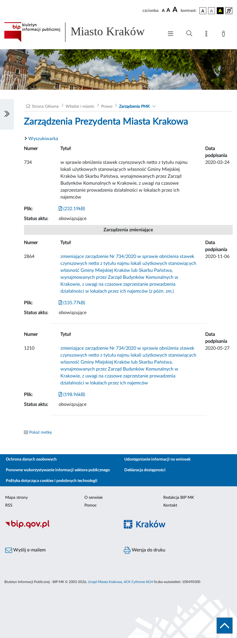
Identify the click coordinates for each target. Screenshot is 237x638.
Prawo (106, 106)
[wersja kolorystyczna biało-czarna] (211, 10)
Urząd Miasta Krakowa (105, 582)
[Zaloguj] (224, 35)
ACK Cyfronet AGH (138, 582)
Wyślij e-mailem (29, 550)
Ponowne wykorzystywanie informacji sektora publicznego (58, 470)
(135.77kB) (73, 302)
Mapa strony (16, 498)
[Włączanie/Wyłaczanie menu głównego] (170, 34)
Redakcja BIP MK (178, 498)
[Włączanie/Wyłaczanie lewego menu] (7, 114)
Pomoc (90, 505)
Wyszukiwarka (43, 138)
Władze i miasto (80, 106)
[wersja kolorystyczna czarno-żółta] (220, 10)
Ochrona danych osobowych (31, 459)
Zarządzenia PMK (134, 106)
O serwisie (93, 498)
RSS (8, 505)
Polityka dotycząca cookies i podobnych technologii (51, 481)
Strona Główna (45, 106)
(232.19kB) (73, 208)
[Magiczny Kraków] (178, 527)
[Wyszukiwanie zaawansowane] (189, 33)
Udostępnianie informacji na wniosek (157, 459)
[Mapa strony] (207, 35)
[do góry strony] (224, 625)
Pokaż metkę (40, 432)
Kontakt (170, 505)
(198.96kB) (73, 394)
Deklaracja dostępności (145, 470)
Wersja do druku (148, 550)
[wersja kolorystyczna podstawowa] (203, 10)
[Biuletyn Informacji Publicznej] (59, 527)
